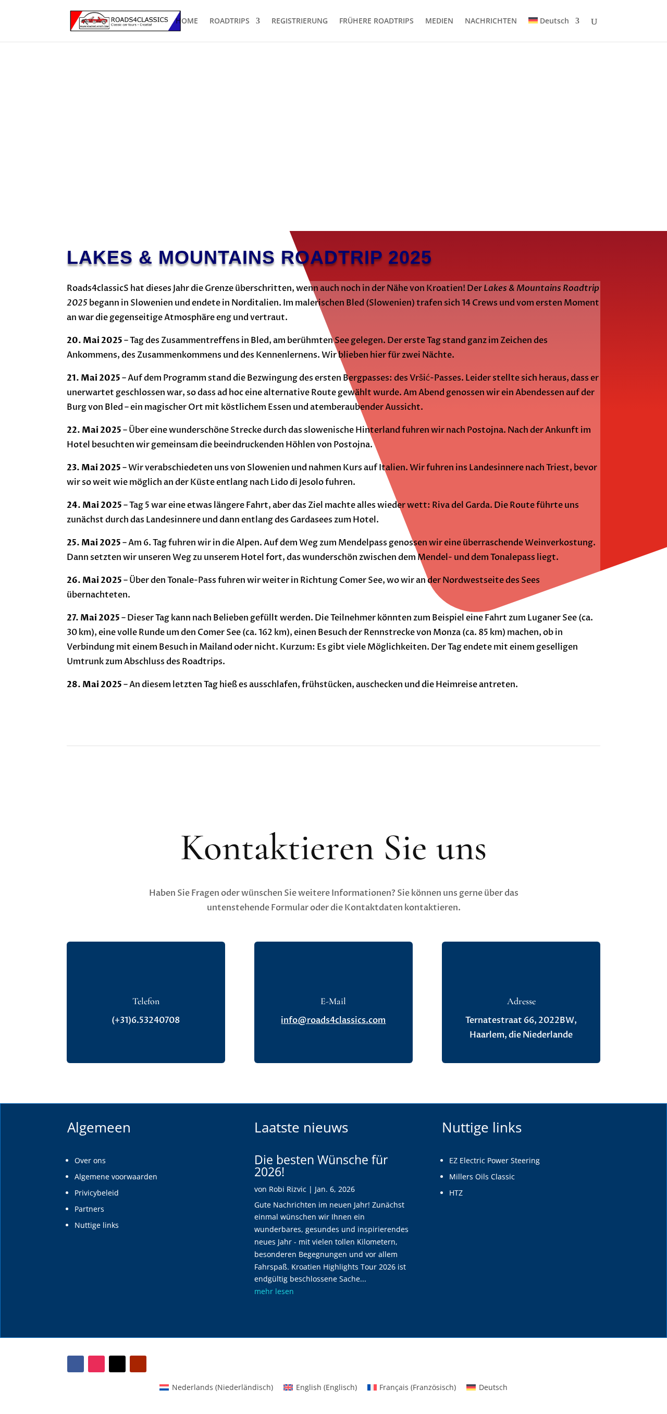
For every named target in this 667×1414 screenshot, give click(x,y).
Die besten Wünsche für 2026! (321, 1165)
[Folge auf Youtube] (138, 1364)
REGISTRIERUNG (299, 21)
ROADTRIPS (229, 21)
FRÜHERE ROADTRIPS (376, 21)
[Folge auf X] (117, 1364)
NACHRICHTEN (491, 21)
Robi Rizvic (287, 1189)
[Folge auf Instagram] (96, 1364)
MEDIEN (439, 21)
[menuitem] (553, 29)
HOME (187, 21)
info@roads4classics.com (333, 1020)
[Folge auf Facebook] (75, 1364)
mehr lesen (274, 1291)
